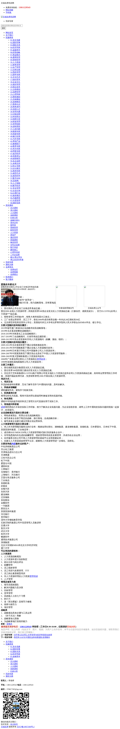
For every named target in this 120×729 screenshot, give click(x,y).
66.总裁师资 (15, 198)
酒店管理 (14, 237)
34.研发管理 (15, 121)
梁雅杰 (9, 624)
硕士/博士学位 (16, 257)
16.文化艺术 (15, 77)
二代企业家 (15, 255)
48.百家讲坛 (15, 156)
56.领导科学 (15, 176)
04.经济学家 (15, 47)
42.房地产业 (15, 141)
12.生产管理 (15, 67)
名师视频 (14, 272)
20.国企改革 (15, 87)
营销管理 (14, 228)
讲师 (3, 407)
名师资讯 (9, 267)
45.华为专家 (15, 149)
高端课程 (14, 240)
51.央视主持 (15, 163)
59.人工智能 (15, 183)
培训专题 (9, 262)
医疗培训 (14, 247)
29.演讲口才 (15, 109)
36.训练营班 (15, 126)
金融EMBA (15, 220)
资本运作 (14, 223)
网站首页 (9, 33)
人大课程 (14, 213)
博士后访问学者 (16, 260)
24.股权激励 (15, 97)
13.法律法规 (15, 70)
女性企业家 (15, 245)
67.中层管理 (15, 200)
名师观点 (14, 274)
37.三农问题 (15, 129)
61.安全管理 (15, 188)
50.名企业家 (15, 161)
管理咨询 (41, 359)
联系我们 (9, 277)
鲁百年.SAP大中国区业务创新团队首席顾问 (32, 637)
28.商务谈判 (15, 107)
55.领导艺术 (15, 173)
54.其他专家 (15, 171)
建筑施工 (14, 250)
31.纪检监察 (15, 114)
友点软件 (14, 724)
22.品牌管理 (15, 92)
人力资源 (14, 232)
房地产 (13, 235)
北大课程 (14, 208)
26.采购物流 (15, 102)
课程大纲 (9, 265)
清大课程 (14, 210)
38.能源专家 (15, 131)
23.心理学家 (15, 94)
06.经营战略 (15, 52)
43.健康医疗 (15, 144)
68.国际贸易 (15, 203)
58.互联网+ (14, 181)
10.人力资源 (15, 62)
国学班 (13, 225)
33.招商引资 (15, 119)
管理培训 (33, 576)
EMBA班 (14, 218)
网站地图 (9, 10)
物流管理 (14, 242)
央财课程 (14, 215)
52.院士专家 (15, 166)
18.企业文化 (15, 82)
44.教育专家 (15, 146)
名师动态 (14, 269)
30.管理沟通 (15, 112)
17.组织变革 (15, 79)
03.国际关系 (15, 45)
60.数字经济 (15, 186)
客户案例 (9, 279)
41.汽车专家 (15, 139)
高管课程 (9, 205)
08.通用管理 (15, 57)
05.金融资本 (15, 50)
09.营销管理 (15, 60)
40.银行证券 (15, 136)
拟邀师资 (9, 38)
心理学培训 (15, 252)
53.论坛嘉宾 (15, 168)
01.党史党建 (15, 40)
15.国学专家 (15, 75)
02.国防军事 (15, 42)
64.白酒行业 (15, 193)
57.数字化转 (15, 178)
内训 (13, 444)
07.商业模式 (15, 55)
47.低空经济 (15, 154)
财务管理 (14, 230)
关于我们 (9, 35)
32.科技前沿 (15, 117)
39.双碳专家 (15, 134)
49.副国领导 (15, 158)
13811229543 (26, 626)
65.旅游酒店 (15, 195)
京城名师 (4, 727)
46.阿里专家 (15, 151)
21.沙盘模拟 (15, 89)
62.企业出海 (15, 191)
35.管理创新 (15, 124)
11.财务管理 (15, 65)
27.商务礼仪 (15, 104)
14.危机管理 (15, 72)
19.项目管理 (15, 84)
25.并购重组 (15, 99)
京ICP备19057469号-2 (25, 727)
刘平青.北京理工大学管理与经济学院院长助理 (33, 635)
